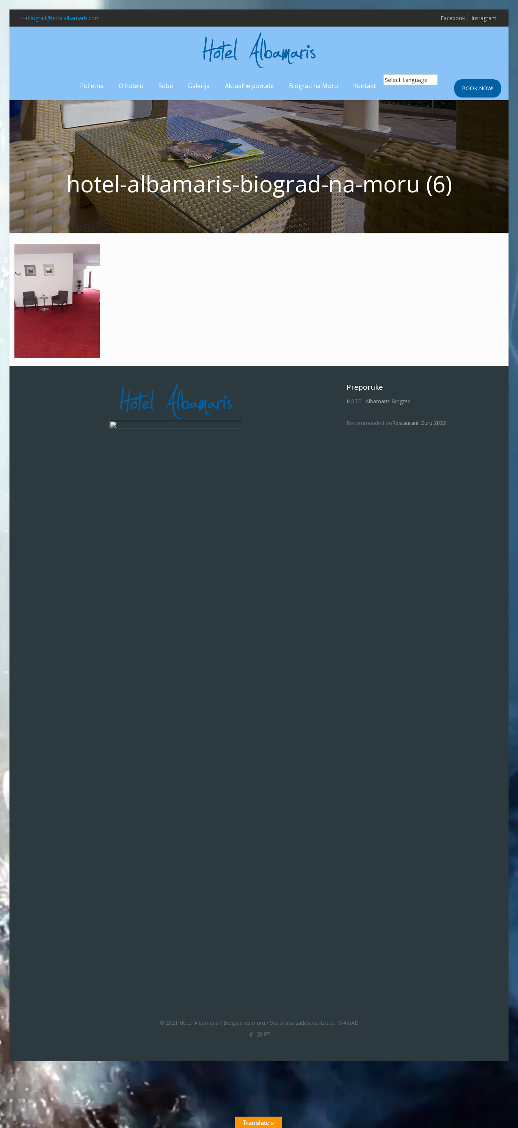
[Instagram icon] (259, 1034)
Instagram (483, 18)
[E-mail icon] (267, 1034)
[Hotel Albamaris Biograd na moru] (259, 50)
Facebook (453, 18)
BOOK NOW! (477, 88)
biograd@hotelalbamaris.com (64, 18)
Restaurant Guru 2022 (419, 422)
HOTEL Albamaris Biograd (379, 401)
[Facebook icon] (251, 1034)
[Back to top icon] (482, 1112)
